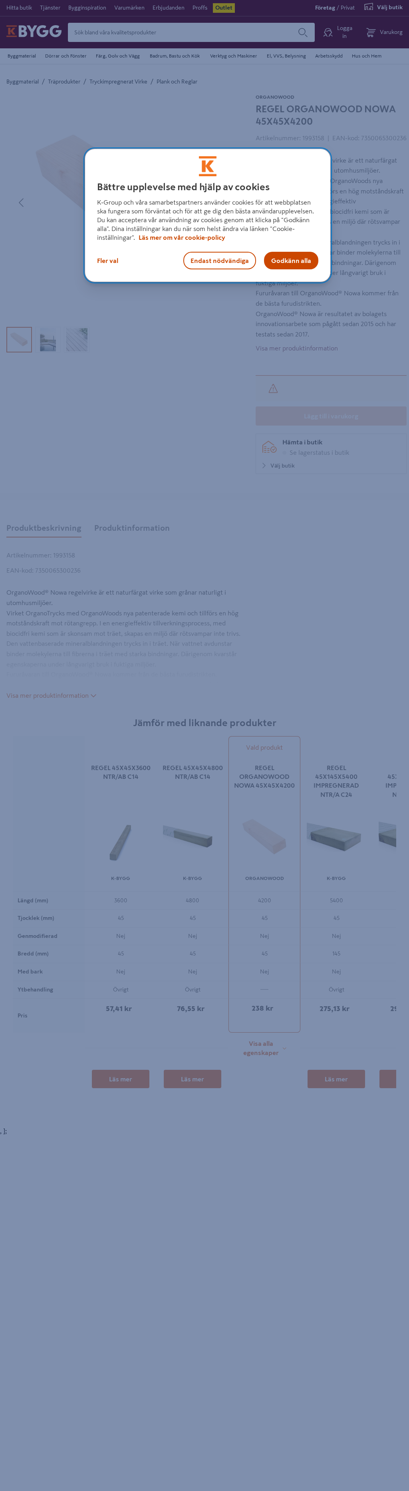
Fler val (107, 260)
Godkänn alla (291, 260)
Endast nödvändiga (220, 260)
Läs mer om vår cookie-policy (182, 237)
